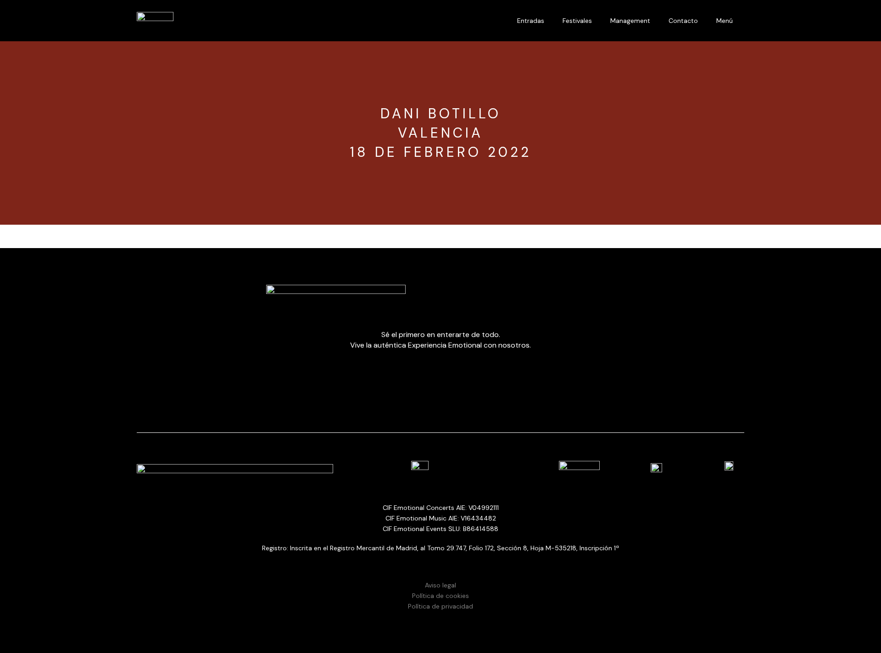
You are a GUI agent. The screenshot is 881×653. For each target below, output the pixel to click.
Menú (724, 21)
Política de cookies (440, 596)
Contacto (683, 21)
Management (630, 21)
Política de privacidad (440, 606)
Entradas (530, 21)
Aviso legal (440, 585)
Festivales (577, 21)
